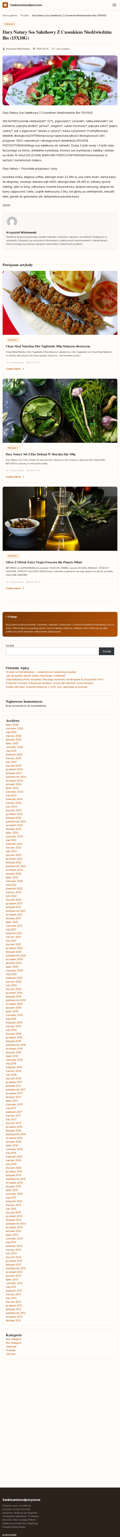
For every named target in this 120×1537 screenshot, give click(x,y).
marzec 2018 (13, 1071)
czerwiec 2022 (14, 881)
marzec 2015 (13, 1205)
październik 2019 (16, 1000)
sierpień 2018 (13, 1052)
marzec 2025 (13, 758)
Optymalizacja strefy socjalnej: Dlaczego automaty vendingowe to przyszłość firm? (55, 679)
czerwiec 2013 (14, 1283)
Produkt (10, 24)
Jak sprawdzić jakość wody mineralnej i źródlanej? (36, 675)
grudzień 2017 (14, 1082)
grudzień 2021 (14, 903)
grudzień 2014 (14, 1216)
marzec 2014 (13, 1249)
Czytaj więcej (13, 368)
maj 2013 (11, 1286)
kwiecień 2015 (14, 1201)
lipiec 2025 (12, 743)
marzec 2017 (13, 1115)
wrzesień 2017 (14, 1093)
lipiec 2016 (12, 1145)
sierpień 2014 (13, 1231)
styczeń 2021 (13, 944)
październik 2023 (16, 821)
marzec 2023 (13, 847)
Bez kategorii (13, 1339)
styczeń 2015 (13, 1212)
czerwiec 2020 (14, 970)
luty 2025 (11, 761)
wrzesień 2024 (14, 780)
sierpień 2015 (13, 1186)
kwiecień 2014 (14, 1246)
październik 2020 (16, 955)
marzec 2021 (13, 936)
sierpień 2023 (13, 828)
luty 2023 (11, 851)
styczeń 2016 (13, 1167)
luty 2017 (11, 1119)
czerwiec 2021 (14, 925)
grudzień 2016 (14, 1126)
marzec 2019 (13, 1026)
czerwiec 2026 (14, 728)
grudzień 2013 (14, 1260)
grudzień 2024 (14, 769)
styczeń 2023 (13, 855)
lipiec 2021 (12, 922)
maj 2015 (11, 1197)
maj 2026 (11, 732)
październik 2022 (16, 866)
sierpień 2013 (13, 1275)
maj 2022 (11, 884)
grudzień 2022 (14, 858)
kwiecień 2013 (14, 1290)
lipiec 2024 (12, 788)
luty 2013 (11, 1298)
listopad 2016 (13, 1130)
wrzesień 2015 (14, 1182)
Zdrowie (10, 1353)
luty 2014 (11, 1253)
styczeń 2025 (13, 765)
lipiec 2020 (12, 966)
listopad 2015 (13, 1175)
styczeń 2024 (14, 810)
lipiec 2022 (12, 877)
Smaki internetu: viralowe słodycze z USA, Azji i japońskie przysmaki (46, 686)
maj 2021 (11, 929)
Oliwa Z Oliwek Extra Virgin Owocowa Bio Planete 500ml (44, 562)
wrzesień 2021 (14, 914)
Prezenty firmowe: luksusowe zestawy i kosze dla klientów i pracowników (50, 683)
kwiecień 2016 (14, 1156)
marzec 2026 (13, 735)
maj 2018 (11, 1063)
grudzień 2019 (14, 992)
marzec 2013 (13, 1294)
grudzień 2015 (14, 1171)
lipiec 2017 (12, 1100)
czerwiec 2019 (14, 1015)
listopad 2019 (13, 996)
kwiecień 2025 (14, 754)
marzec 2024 (14, 802)
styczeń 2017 (13, 1123)
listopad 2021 (13, 907)
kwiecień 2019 (14, 1022)
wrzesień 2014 (14, 1227)
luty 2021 (11, 940)
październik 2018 (16, 1044)
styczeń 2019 (13, 1033)
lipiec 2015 (12, 1190)
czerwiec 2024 (14, 791)
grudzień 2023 (14, 814)
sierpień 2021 (13, 918)
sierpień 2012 (13, 1320)
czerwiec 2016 (14, 1149)
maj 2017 (11, 1108)
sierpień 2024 (14, 784)
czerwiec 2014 (14, 1238)
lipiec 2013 (12, 1279)
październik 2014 (16, 1223)
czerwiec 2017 (14, 1104)
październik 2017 (16, 1089)
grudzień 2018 (14, 1037)
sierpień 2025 (13, 739)
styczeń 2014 (13, 1257)
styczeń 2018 (13, 1078)
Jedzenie (11, 1346)
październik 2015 (16, 1178)
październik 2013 (16, 1268)
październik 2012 (16, 1313)
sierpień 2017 (13, 1097)
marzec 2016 (13, 1160)
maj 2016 (11, 1152)
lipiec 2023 (12, 832)
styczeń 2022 (13, 899)
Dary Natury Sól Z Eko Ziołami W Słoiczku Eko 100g (40, 454)
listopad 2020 (14, 951)
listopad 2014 (13, 1219)
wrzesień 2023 (14, 825)
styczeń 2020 (14, 989)
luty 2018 (11, 1074)
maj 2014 (11, 1242)
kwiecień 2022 (14, 888)
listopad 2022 (13, 862)
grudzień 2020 (14, 948)
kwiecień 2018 (14, 1067)
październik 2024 (16, 776)
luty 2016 (11, 1164)
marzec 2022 (13, 892)
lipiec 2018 (12, 1056)
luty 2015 (11, 1208)
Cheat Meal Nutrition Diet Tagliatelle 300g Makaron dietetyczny (48, 346)
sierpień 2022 (13, 873)
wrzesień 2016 (14, 1138)
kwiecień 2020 (14, 977)
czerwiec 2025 (14, 747)
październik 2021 (16, 910)
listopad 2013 (13, 1264)
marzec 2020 (13, 981)
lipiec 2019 (12, 1011)
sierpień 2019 (13, 1007)
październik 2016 (16, 1134)
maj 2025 (11, 750)
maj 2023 (11, 840)
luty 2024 (11, 806)
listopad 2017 (13, 1085)
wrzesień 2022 (14, 869)
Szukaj (10, 645)
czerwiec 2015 (14, 1193)
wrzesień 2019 (14, 1003)
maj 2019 (11, 1018)
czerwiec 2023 (14, 836)
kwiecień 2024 (14, 799)
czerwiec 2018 (14, 1059)
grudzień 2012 (14, 1305)
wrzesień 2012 (14, 1316)
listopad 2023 (13, 817)
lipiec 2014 (12, 1234)
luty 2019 (11, 1030)
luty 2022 (11, 896)
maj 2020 (11, 974)
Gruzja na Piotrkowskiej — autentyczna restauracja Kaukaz (41, 671)
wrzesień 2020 (14, 959)
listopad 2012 (13, 1309)
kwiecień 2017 (14, 1111)
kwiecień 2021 (14, 933)
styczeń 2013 (13, 1301)
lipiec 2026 (12, 724)
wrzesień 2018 (14, 1048)
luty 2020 (11, 985)
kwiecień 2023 (14, 843)
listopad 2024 (14, 773)
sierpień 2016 (13, 1141)
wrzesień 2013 (14, 1272)
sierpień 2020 (14, 963)
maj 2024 (11, 795)
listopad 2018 (13, 1041)
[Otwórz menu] (114, 5)
